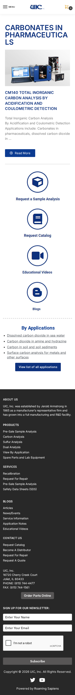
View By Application (16, 452)
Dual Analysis (11, 447)
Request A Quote (14, 560)
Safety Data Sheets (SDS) (20, 489)
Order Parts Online (37, 595)
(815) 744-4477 (24, 583)
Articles (8, 508)
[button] (67, 7)
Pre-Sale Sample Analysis (19, 431)
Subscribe (37, 661)
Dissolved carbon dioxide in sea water (36, 335)
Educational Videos (15, 528)
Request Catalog (14, 544)
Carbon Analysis (13, 436)
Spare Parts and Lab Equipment (24, 457)
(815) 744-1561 (19, 587)
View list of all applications (38, 367)
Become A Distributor (17, 550)
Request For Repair (15, 478)
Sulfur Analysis (12, 442)
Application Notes (14, 523)
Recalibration (11, 473)
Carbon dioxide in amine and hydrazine (36, 341)
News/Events (11, 513)
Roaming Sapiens (46, 688)
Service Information (15, 518)
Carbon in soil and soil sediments (32, 347)
